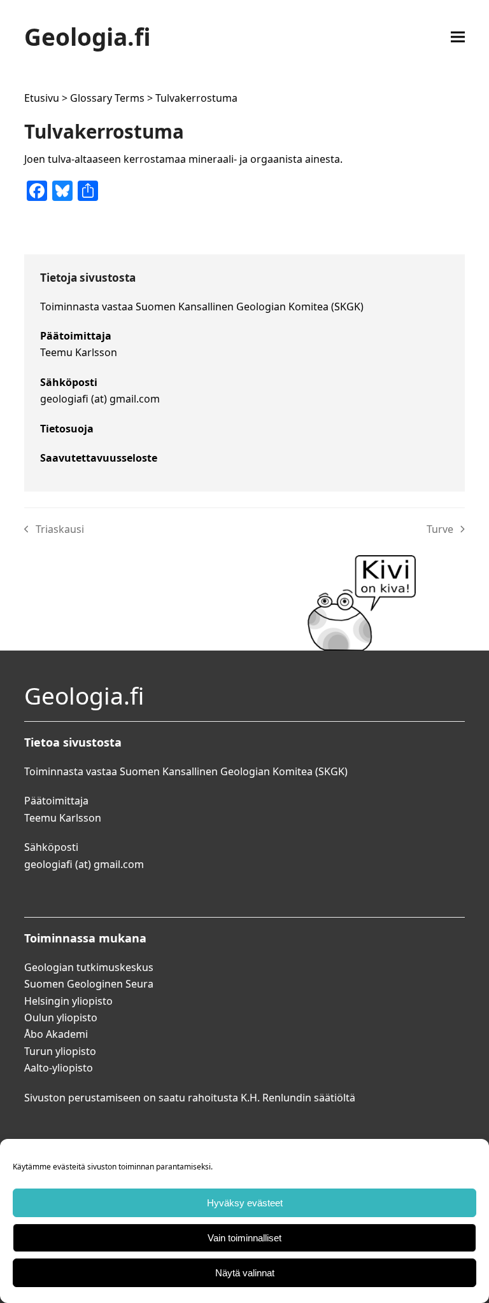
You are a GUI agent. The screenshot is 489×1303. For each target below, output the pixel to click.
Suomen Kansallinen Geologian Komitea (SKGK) (250, 307)
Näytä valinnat (244, 1272)
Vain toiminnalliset (244, 1237)
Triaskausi (54, 529)
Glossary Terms (107, 98)
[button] (458, 36)
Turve (446, 529)
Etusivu (41, 98)
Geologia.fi (87, 36)
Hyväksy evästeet (245, 1202)
